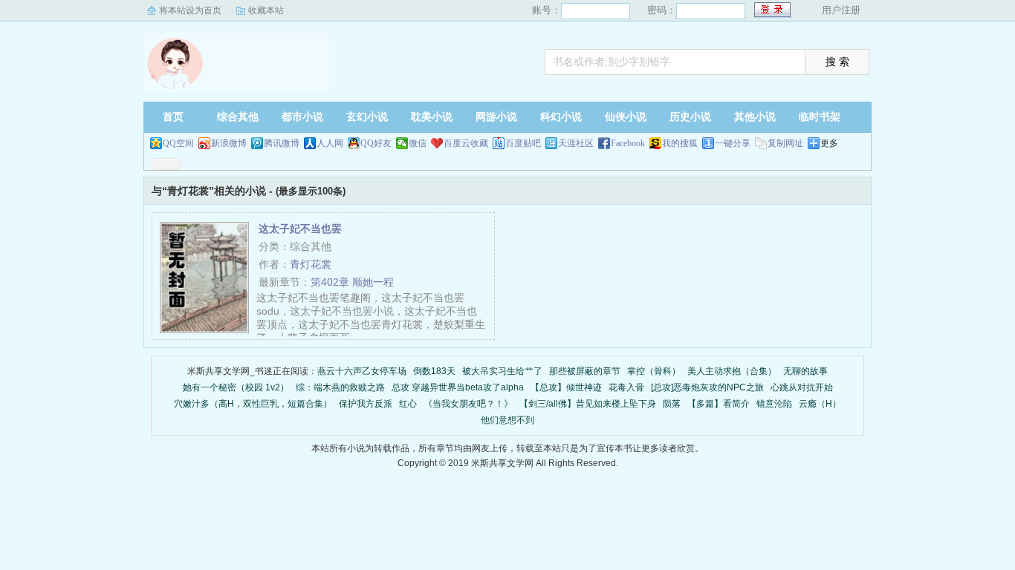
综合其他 (238, 116)
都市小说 (302, 116)
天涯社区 (576, 143)
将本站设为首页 (190, 10)
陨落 (672, 404)
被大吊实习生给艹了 (502, 371)
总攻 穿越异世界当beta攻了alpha (458, 387)
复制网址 (785, 143)
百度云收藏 (466, 143)
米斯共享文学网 (236, 63)
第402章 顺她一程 (352, 282)
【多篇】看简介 (718, 404)
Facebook (628, 143)
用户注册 (841, 10)
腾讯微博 (281, 143)
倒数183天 (434, 371)
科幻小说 (561, 116)
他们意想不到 (507, 420)
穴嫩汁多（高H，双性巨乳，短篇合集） (253, 404)
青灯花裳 (310, 264)
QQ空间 (178, 143)
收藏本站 (266, 10)
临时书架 (819, 116)
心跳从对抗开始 (802, 387)
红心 (408, 404)
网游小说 (496, 116)
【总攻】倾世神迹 (566, 387)
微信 (418, 143)
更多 (829, 143)
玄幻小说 (367, 116)
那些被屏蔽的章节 (584, 371)
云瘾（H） (820, 404)
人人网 (330, 143)
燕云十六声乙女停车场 (361, 371)
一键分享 (732, 143)
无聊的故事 (805, 371)
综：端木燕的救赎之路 (340, 387)
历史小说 (690, 116)
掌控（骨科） (654, 371)
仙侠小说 (625, 116)
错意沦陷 (774, 404)
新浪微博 (229, 143)
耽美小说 (432, 116)
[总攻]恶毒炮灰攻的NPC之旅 (707, 387)
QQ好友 (376, 143)
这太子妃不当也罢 (300, 229)
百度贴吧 (523, 143)
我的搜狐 (680, 143)
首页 (173, 116)
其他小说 (755, 116)
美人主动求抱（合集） (731, 371)
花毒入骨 (626, 387)
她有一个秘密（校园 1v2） (236, 387)
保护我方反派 (365, 404)
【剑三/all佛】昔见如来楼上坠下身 (587, 404)
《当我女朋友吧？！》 (468, 404)
